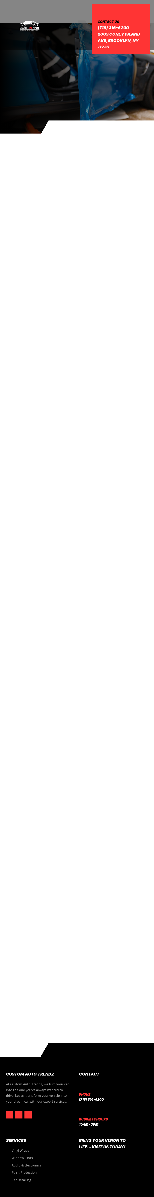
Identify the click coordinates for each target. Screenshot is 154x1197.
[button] (82, 25)
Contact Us (108, 22)
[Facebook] (9, 1114)
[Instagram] (18, 1114)
